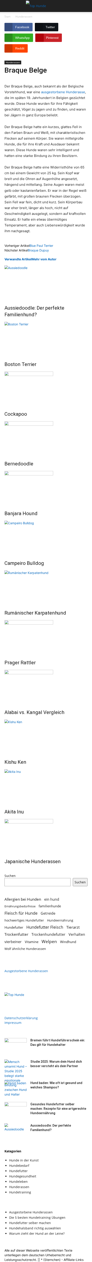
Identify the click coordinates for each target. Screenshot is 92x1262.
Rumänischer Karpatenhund (35, 613)
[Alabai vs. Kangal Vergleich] (46, 686)
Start (7, 16)
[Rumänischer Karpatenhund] (46, 587)
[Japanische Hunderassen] (46, 835)
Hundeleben (18, 1181)
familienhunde (50, 906)
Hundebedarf (19, 1165)
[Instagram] (17, 999)
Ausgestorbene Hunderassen (26, 971)
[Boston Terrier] (46, 338)
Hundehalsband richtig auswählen (35, 1228)
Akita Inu (14, 812)
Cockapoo (15, 414)
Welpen (49, 941)
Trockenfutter (16, 934)
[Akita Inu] (46, 786)
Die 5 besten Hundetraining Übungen (37, 1217)
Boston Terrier (20, 364)
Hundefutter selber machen (30, 1223)
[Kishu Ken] (46, 736)
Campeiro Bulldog (24, 563)
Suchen (10, 876)
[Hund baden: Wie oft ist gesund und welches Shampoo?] (15, 1088)
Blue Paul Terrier (41, 245)
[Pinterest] (26, 1000)
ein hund (51, 899)
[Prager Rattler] (46, 636)
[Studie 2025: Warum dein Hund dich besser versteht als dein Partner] (15, 1078)
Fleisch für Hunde (21, 913)
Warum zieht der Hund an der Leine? (37, 1233)
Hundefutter (13, 927)
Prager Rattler (20, 662)
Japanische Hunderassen (32, 861)
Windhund (68, 942)
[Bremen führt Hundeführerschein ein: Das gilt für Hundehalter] (15, 1046)
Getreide (48, 913)
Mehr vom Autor (44, 259)
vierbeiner (13, 942)
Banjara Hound (21, 513)
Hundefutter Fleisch (44, 927)
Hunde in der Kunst (24, 1160)
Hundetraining (20, 1192)
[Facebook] (8, 1000)
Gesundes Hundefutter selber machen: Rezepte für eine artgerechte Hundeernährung (58, 1108)
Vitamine (31, 942)
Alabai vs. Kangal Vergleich (34, 712)
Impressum (12, 1023)
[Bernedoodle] (46, 438)
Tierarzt (73, 927)
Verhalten (77, 934)
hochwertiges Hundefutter (24, 920)
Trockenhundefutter (48, 934)
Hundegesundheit (22, 1176)
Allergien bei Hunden (22, 899)
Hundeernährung (60, 920)
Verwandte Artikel (18, 259)
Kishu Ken (15, 762)
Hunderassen (23, 16)
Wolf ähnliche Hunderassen (25, 949)
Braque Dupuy (38, 250)
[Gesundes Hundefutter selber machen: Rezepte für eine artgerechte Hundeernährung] (15, 1110)
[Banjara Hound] (46, 487)
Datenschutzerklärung (21, 1018)
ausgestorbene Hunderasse (63, 92)
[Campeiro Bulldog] (46, 537)
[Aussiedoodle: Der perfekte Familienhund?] (46, 282)
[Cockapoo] (46, 388)
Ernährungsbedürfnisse (20, 906)
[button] (7, 6)
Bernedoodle (18, 464)
